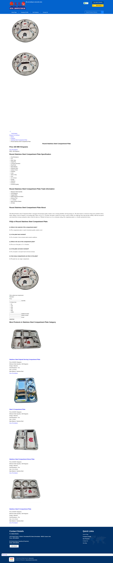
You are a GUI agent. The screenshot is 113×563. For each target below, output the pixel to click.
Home (12, 136)
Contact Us (45, 12)
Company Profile (24, 12)
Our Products (36, 12)
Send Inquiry (98, 5)
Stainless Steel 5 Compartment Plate (20, 509)
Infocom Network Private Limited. (31, 559)
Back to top (4, 554)
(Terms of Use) (31, 558)
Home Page (14, 12)
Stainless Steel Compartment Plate (19, 140)
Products (13, 138)
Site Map (85, 543)
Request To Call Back (14, 135)
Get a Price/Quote (13, 149)
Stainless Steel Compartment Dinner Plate (21, 459)
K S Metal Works (34, 2)
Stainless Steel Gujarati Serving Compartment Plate (24, 359)
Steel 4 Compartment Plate (17, 409)
